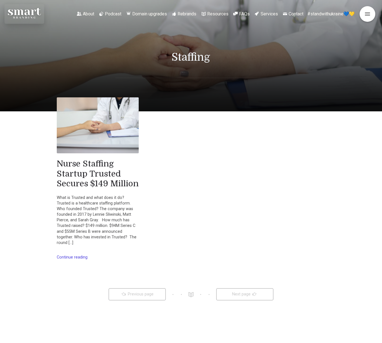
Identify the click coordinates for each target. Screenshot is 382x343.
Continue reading (72, 257)
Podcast (113, 14)
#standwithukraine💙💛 (331, 14)
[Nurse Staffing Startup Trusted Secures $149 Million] (98, 125)
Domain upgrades (149, 14)
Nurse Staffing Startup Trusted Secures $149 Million (98, 173)
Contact (296, 14)
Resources (217, 14)
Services (269, 14)
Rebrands (187, 14)
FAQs (244, 14)
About (88, 14)
